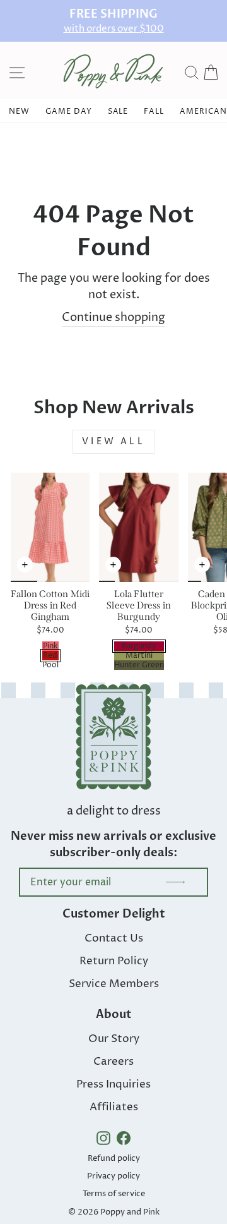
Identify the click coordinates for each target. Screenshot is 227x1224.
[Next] (80, 571)
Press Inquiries (113, 1084)
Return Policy (113, 961)
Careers (113, 1061)
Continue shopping (113, 317)
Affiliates (114, 1107)
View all (113, 441)
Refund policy (114, 1158)
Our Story (113, 1038)
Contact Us (113, 938)
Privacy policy (113, 1176)
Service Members (114, 983)
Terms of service (114, 1193)
